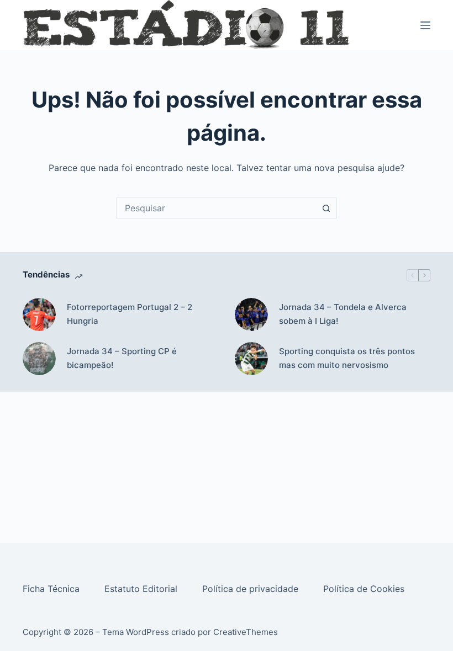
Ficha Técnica (52, 588)
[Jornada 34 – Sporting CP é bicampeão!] (39, 358)
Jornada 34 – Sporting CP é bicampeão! (122, 358)
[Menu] (425, 25)
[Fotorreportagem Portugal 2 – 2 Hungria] (39, 314)
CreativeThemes (245, 632)
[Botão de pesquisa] (325, 208)
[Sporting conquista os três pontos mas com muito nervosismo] (251, 358)
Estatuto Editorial (142, 588)
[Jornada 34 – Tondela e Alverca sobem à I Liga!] (251, 314)
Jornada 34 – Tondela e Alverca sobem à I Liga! (343, 314)
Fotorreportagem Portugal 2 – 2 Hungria (129, 314)
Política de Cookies (365, 588)
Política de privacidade (251, 588)
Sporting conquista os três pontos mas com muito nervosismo (347, 358)
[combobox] (216, 208)
